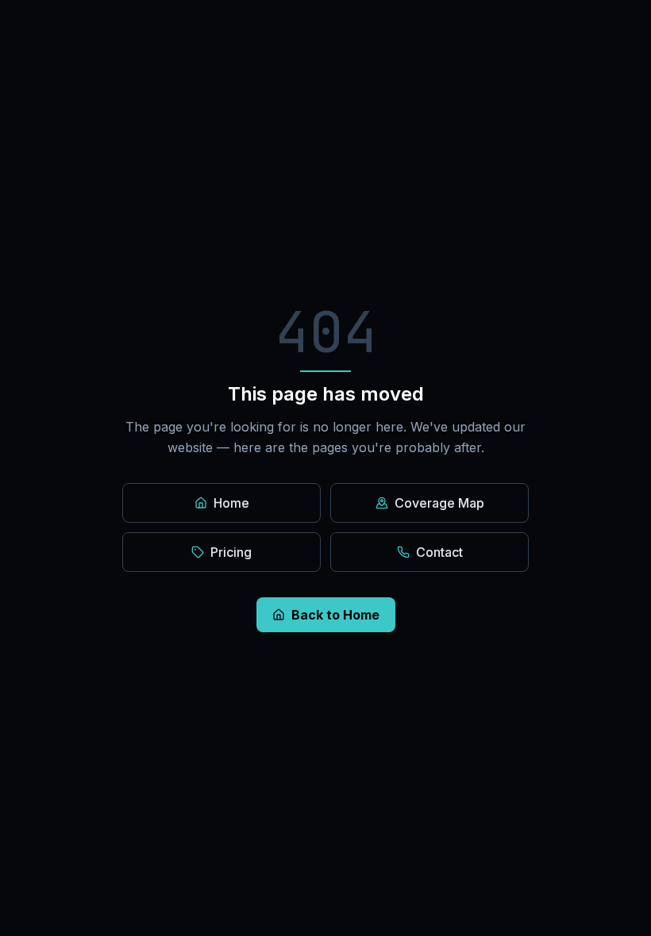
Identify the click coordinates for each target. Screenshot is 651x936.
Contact (439, 552)
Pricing (231, 552)
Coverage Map (439, 503)
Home (231, 503)
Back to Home (335, 615)
